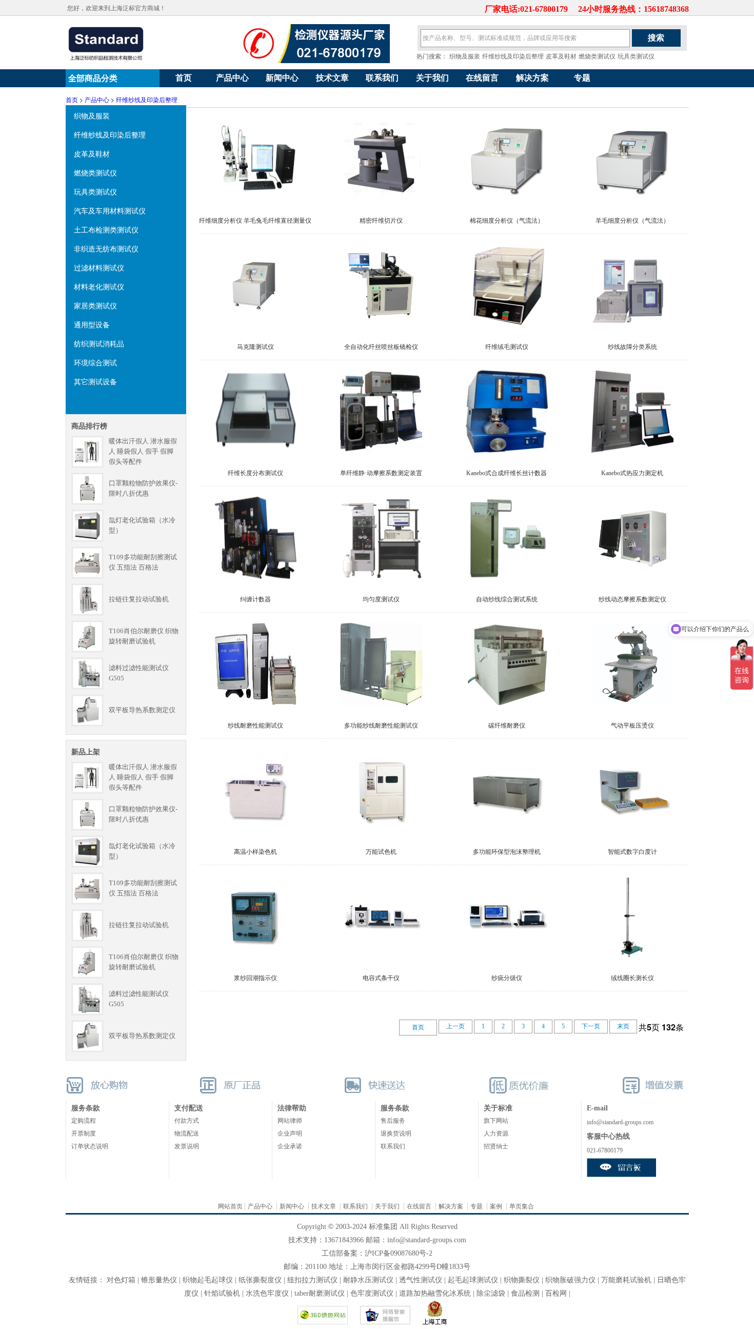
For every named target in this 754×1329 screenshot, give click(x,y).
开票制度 (83, 1133)
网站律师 (289, 1120)
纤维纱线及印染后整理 (513, 56)
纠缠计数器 (255, 599)
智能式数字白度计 (632, 851)
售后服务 (393, 1120)
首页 (183, 77)
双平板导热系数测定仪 (142, 710)
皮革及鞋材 (561, 56)
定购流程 (83, 1120)
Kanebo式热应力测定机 (632, 473)
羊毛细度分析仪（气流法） (632, 220)
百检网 (556, 1293)
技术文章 (332, 77)
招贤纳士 (496, 1146)
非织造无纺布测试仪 (106, 248)
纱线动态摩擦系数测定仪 (632, 599)
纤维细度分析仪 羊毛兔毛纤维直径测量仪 (255, 220)
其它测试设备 (95, 381)
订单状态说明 (89, 1146)
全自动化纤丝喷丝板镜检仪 (381, 346)
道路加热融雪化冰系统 (435, 1293)
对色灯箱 (121, 1280)
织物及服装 (464, 56)
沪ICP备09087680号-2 (398, 1253)
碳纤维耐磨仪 (506, 725)
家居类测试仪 (95, 305)
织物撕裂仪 (522, 1280)
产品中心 (232, 77)
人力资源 (496, 1133)
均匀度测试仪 (381, 599)
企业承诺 (289, 1146)
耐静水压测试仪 (368, 1280)
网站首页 (230, 1206)
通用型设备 (92, 324)
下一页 (591, 1026)
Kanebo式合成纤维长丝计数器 (506, 473)
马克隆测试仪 (255, 346)
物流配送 (186, 1133)
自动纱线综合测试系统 (507, 599)
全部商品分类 (91, 78)
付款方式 (186, 1120)
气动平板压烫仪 (632, 725)
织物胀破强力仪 (570, 1280)
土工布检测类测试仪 (106, 229)
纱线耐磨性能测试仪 (255, 725)
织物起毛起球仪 (208, 1280)
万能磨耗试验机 (626, 1280)
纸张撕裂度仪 (260, 1280)
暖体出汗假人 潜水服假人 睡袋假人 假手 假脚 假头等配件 (143, 451)
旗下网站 (496, 1120)
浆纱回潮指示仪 (255, 978)
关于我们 (432, 77)
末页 (623, 1026)
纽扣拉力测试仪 (312, 1280)
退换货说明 (396, 1133)
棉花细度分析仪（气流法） (507, 220)
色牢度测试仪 (371, 1293)
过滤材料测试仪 (99, 267)
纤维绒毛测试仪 (506, 346)
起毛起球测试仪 (473, 1280)
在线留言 (482, 77)
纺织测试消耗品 (99, 343)
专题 (582, 77)
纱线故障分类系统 (632, 346)
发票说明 (186, 1146)
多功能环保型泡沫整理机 (507, 851)
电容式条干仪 (381, 978)
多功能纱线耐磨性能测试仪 (381, 725)
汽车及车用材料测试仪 (110, 210)
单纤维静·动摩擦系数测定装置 (381, 473)
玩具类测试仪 (636, 56)
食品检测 (525, 1293)
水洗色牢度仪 (267, 1293)
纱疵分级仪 (506, 978)
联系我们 (382, 77)
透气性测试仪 (420, 1280)
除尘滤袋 (491, 1293)
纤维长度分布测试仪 (255, 473)
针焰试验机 (222, 1293)
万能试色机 (381, 851)
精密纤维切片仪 (381, 220)
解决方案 (532, 77)
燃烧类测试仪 (597, 56)
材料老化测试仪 (99, 286)
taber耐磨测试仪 (320, 1293)
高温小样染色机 (255, 851)
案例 (496, 1206)
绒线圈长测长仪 (632, 978)
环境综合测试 (95, 362)
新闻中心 (282, 77)
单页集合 (521, 1206)
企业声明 (289, 1133)
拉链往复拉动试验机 (139, 599)
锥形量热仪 (159, 1280)
